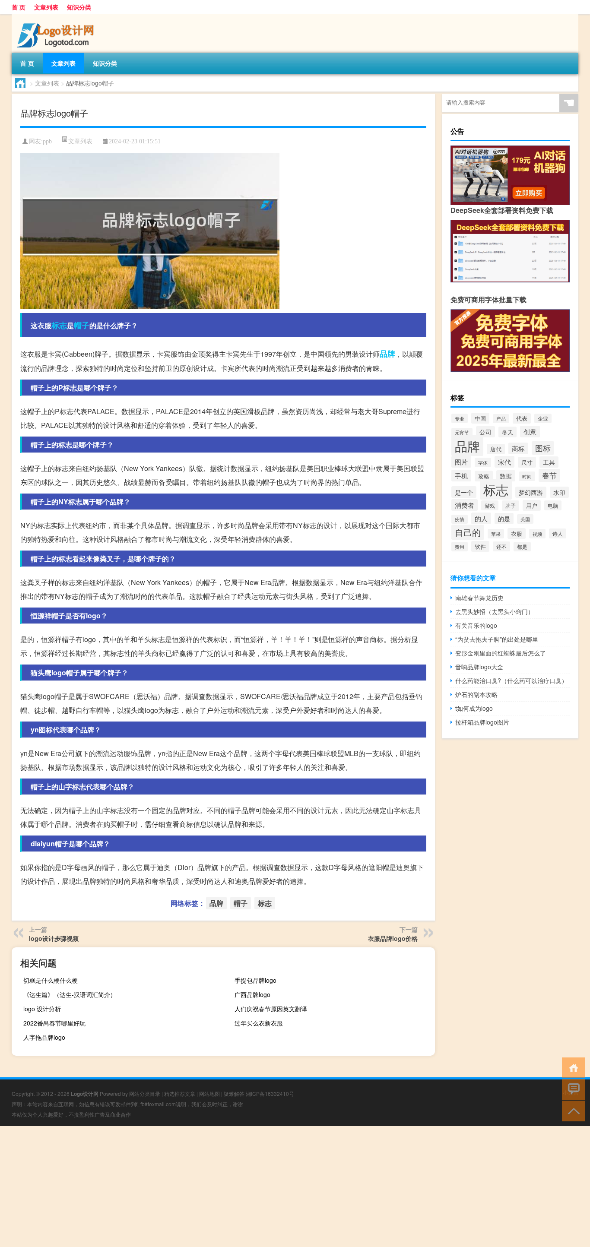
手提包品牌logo (255, 980)
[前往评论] (571, 1088)
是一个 (464, 492)
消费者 (464, 505)
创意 (529, 431)
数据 (506, 476)
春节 (549, 475)
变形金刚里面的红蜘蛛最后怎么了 (500, 653)
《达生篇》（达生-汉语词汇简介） (69, 994)
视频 (537, 533)
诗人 (557, 533)
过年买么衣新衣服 (259, 1023)
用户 (531, 505)
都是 (522, 546)
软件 (480, 546)
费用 (459, 546)
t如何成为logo (474, 708)
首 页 (18, 7)
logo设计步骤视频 (54, 938)
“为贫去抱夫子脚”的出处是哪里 (496, 639)
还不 (501, 546)
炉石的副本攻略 (476, 694)
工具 (549, 462)
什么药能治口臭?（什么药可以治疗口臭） (511, 680)
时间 (527, 476)
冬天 (507, 432)
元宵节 (462, 432)
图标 (543, 448)
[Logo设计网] (57, 17)
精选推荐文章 (179, 1093)
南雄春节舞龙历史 (479, 597)
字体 (483, 462)
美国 (525, 519)
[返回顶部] (571, 1110)
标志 (59, 325)
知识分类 (79, 7)
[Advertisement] (259, 1186)
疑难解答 (234, 1093)
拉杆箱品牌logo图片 (482, 722)
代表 (521, 418)
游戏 (490, 505)
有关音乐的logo (476, 625)
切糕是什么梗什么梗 (50, 980)
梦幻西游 (531, 492)
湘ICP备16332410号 (270, 1093)
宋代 (504, 461)
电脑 (553, 505)
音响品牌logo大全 (479, 666)
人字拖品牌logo (44, 1037)
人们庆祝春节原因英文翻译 (271, 1008)
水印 (559, 492)
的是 (504, 518)
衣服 (516, 533)
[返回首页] (571, 1067)
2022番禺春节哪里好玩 (54, 1023)
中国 (480, 418)
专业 (459, 418)
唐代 (495, 449)
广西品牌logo (252, 994)
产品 (501, 418)
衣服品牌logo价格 (393, 938)
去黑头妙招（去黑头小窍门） (494, 611)
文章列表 (46, 7)
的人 (481, 518)
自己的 (468, 532)
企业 (543, 418)
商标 (518, 448)
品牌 (387, 353)
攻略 (483, 476)
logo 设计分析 (42, 1008)
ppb (47, 141)
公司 (485, 431)
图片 (461, 461)
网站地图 (209, 1093)
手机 (461, 475)
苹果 (496, 533)
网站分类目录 (144, 1093)
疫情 (459, 519)
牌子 (510, 506)
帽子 (81, 325)
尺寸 (527, 462)
